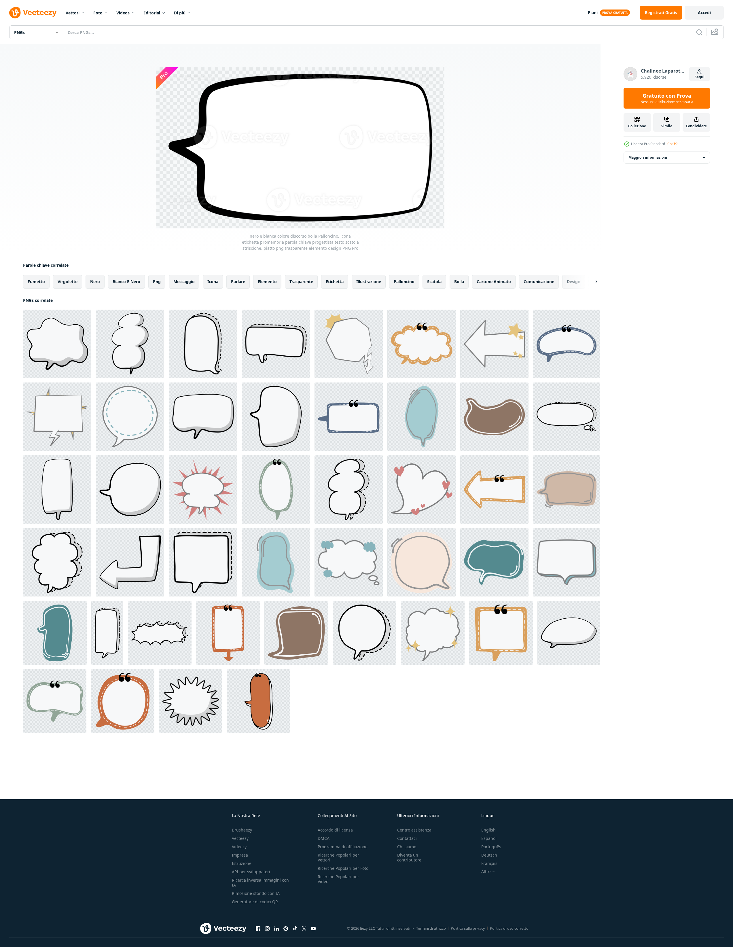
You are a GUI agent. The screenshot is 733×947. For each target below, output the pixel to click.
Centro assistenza (414, 830)
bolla (459, 281)
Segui (699, 77)
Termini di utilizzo (431, 928)
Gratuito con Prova (667, 98)
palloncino (404, 281)
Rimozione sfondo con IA (256, 893)
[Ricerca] (699, 32)
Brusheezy (242, 830)
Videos (123, 13)
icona (212, 281)
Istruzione (241, 863)
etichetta (335, 281)
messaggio (184, 281)
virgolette (67, 281)
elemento (267, 281)
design (573, 281)
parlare (238, 281)
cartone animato (494, 281)
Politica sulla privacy (468, 928)
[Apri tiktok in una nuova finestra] (295, 928)
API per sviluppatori (251, 871)
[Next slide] (591, 282)
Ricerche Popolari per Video (338, 879)
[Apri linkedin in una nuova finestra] (276, 928)
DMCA (323, 838)
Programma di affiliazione (343, 846)
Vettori (72, 13)
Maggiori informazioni (647, 157)
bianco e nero (126, 281)
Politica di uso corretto (509, 928)
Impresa (240, 855)
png (157, 281)
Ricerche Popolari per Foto (343, 868)
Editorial (151, 13)
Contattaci (407, 838)
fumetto (36, 281)
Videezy (239, 846)
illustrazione (368, 281)
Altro (485, 871)
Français (489, 863)
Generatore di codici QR (255, 901)
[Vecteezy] (32, 12)
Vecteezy (240, 838)
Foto (98, 13)
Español (489, 838)
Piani (593, 12)
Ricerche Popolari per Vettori (338, 857)
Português (491, 846)
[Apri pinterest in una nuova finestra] (285, 928)
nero (95, 281)
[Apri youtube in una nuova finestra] (313, 928)
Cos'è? (672, 143)
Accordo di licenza (335, 830)
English (488, 830)
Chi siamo (406, 846)
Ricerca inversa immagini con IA (260, 882)
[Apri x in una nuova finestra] (304, 928)
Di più (179, 13)
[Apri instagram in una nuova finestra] (267, 928)
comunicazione (539, 281)
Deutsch (489, 855)
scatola (434, 281)
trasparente (301, 281)
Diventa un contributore (409, 857)
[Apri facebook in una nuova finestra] (258, 928)
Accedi (704, 12)
